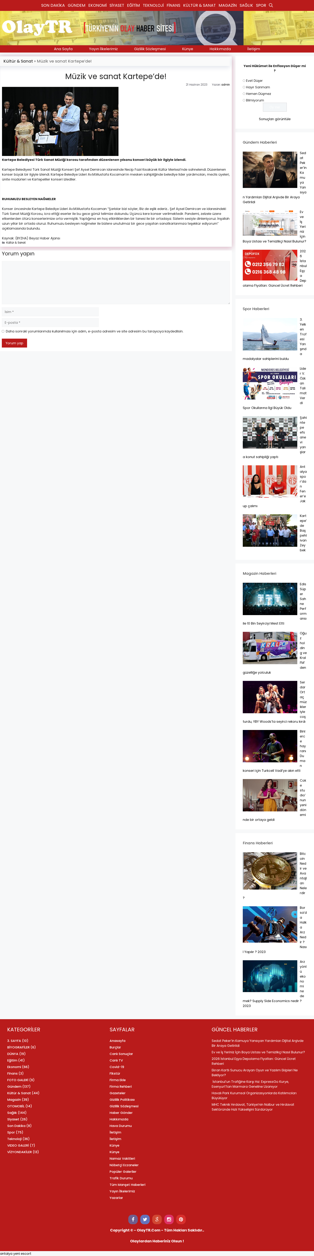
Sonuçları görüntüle (275, 119)
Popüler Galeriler (123, 1171)
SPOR (261, 5)
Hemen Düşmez (258, 93)
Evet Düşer (254, 80)
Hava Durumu (121, 1125)
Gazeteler (118, 1093)
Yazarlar (116, 1197)
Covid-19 (117, 1067)
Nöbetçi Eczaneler (124, 1165)
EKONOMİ (97, 5)
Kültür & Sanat (18, 61)
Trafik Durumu (121, 1178)
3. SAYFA (14, 1040)
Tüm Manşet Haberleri (127, 1184)
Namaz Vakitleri (122, 1158)
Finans (12, 1073)
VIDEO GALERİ (18, 1145)
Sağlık (12, 1112)
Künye (187, 48)
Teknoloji (14, 1139)
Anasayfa (117, 1040)
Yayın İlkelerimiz (103, 48)
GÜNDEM (76, 5)
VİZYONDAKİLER (19, 1152)
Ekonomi (14, 1067)
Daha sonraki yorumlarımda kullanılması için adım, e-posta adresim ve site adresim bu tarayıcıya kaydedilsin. (94, 331)
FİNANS (173, 5)
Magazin (14, 1099)
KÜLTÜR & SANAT (199, 5)
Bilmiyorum (255, 100)
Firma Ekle (118, 1080)
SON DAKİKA (53, 5)
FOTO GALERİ (17, 1080)
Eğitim (12, 1060)
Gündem (14, 1086)
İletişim (253, 48)
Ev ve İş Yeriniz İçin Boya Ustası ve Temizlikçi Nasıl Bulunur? (258, 1052)
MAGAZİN (228, 5)
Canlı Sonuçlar (121, 1054)
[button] (270, 5)
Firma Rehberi (121, 1086)
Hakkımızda (220, 48)
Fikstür (115, 1073)
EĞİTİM (133, 5)
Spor (11, 1132)
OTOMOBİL (16, 1106)
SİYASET (117, 5)
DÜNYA (12, 1054)
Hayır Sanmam (258, 87)
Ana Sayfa (63, 48)
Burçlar (115, 1047)
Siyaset (13, 1119)
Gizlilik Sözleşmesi (150, 48)
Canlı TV (116, 1060)
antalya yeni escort (15, 1253)
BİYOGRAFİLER (18, 1047)
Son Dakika (16, 1125)
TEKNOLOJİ (153, 5)
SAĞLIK (246, 5)
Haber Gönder (121, 1112)
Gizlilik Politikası (122, 1099)
